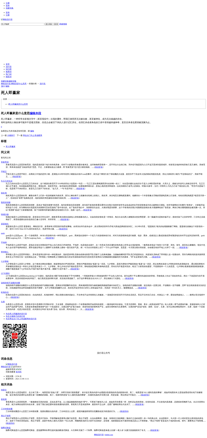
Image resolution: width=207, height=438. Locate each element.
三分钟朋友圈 (6, 409)
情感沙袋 (5, 214)
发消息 (19, 372)
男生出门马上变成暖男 (32, 135)
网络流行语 (6, 367)
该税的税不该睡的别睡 (10, 283)
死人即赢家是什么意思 (18, 104)
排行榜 (9, 69)
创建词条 (9, 8)
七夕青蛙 (5, 261)
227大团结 (5, 273)
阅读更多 (99, 167)
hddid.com (109, 435)
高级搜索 (63, 24)
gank (3, 233)
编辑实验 (12, 81)
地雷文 (4, 390)
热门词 (9, 74)
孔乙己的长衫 (6, 181)
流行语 (9, 67)
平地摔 (4, 242)
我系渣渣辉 (6, 202)
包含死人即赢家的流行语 (16, 314)
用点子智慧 (6, 416)
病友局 (4, 193)
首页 (8, 64)
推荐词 (9, 72)
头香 (3, 302)
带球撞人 (5, 252)
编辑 (7, 86)
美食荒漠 (5, 162)
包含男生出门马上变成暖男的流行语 (21, 319)
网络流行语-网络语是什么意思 (13, 84)
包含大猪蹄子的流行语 (15, 316)
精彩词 (9, 77)
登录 (8, 6)
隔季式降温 (6, 428)
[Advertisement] (103, 44)
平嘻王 (4, 172)
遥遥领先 (5, 224)
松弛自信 (5, 292)
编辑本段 (35, 113)
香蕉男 (4, 399)
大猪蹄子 (11, 135)
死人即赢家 (10, 147)
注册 (8, 3)
